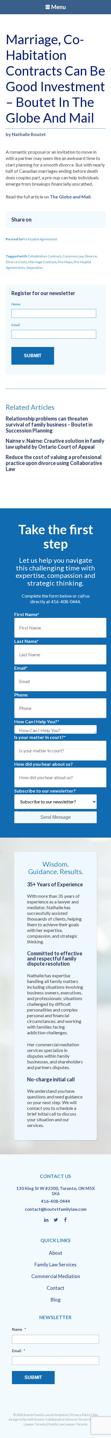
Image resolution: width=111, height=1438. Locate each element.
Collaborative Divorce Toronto (67, 1419)
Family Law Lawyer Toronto (67, 1424)
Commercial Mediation (55, 1276)
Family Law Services (55, 1265)
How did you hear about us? (43, 764)
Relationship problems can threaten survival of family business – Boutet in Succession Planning (49, 424)
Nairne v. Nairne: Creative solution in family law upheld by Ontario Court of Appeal (55, 444)
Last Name (26, 641)
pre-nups (65, 262)
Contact (55, 1288)
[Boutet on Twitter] (58, 1220)
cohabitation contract (44, 256)
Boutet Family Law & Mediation (46, 1415)
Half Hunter (36, 1419)
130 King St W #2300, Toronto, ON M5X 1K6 (55, 1191)
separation (34, 267)
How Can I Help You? (36, 721)
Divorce (91, 256)
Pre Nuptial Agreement (39, 239)
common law (72, 256)
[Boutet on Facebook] (65, 1220)
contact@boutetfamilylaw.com (56, 1209)
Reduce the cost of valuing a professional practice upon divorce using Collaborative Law (54, 463)
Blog (56, 1300)
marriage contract (42, 262)
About (55, 1253)
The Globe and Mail (70, 196)
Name (15, 304)
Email (15, 325)
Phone (21, 694)
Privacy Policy (81, 1415)
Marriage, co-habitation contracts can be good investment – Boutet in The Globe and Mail (55, 78)
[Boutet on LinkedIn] (49, 1220)
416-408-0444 (55, 1201)
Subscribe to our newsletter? (45, 790)
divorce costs (16, 262)
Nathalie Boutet (29, 134)
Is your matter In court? (40, 737)
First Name (26, 614)
